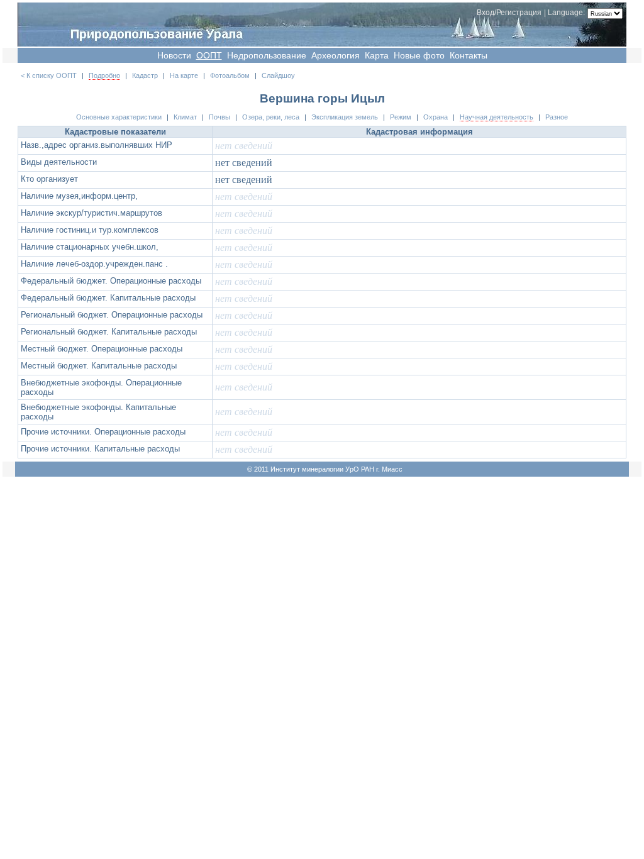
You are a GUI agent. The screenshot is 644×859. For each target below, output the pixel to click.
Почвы (219, 117)
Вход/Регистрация (509, 12)
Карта (377, 55)
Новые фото (419, 55)
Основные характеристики (119, 117)
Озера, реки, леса (270, 117)
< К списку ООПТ (49, 75)
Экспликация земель (344, 117)
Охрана (435, 117)
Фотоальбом (230, 75)
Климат (185, 117)
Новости (174, 55)
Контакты (468, 55)
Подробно (104, 75)
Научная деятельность (496, 117)
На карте (184, 75)
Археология (335, 55)
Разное (556, 117)
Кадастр (145, 75)
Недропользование (266, 55)
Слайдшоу (278, 75)
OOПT (209, 55)
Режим (400, 117)
